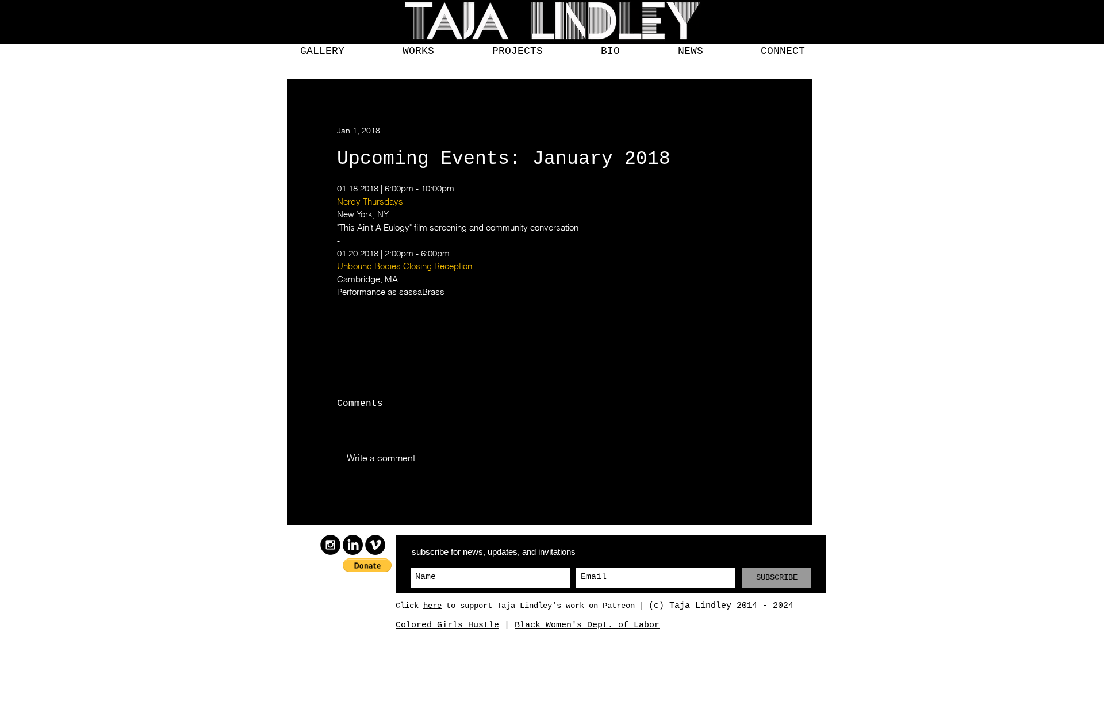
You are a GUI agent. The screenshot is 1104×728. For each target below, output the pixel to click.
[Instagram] (330, 545)
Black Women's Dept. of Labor (587, 625)
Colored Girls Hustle (447, 625)
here (432, 605)
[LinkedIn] (353, 545)
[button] (322, 51)
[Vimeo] (375, 545)
